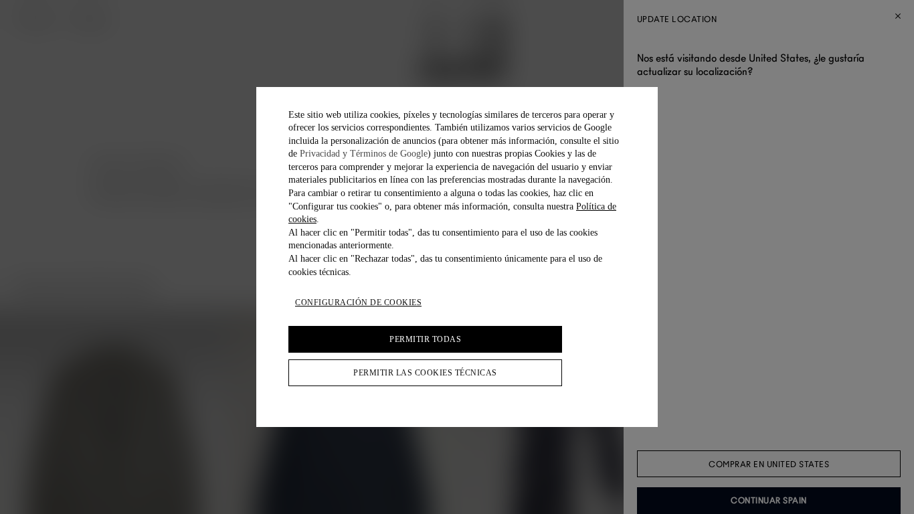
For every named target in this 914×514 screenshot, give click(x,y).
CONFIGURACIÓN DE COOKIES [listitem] (358, 302)
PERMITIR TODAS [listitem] (425, 339)
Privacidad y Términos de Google (364, 154)
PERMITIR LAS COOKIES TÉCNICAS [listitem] (425, 372)
